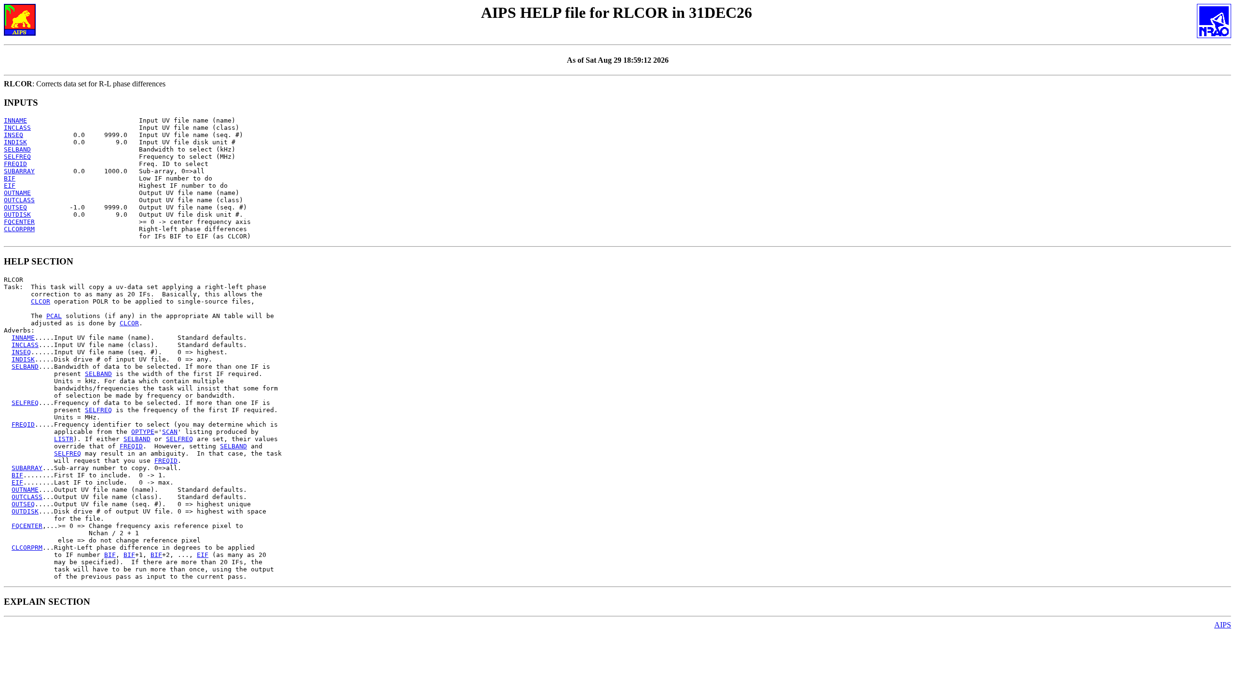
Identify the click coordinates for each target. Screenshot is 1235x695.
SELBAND (17, 149)
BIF (9, 178)
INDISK (15, 142)
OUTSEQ (15, 207)
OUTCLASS (19, 200)
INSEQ (13, 135)
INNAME (15, 120)
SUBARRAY (19, 171)
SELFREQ (17, 156)
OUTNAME (17, 192)
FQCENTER (19, 221)
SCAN (170, 431)
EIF (9, 185)
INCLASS (17, 127)
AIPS (1222, 625)
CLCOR (40, 301)
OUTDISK (17, 214)
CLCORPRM (19, 229)
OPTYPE (142, 431)
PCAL (54, 316)
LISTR (63, 439)
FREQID (15, 163)
